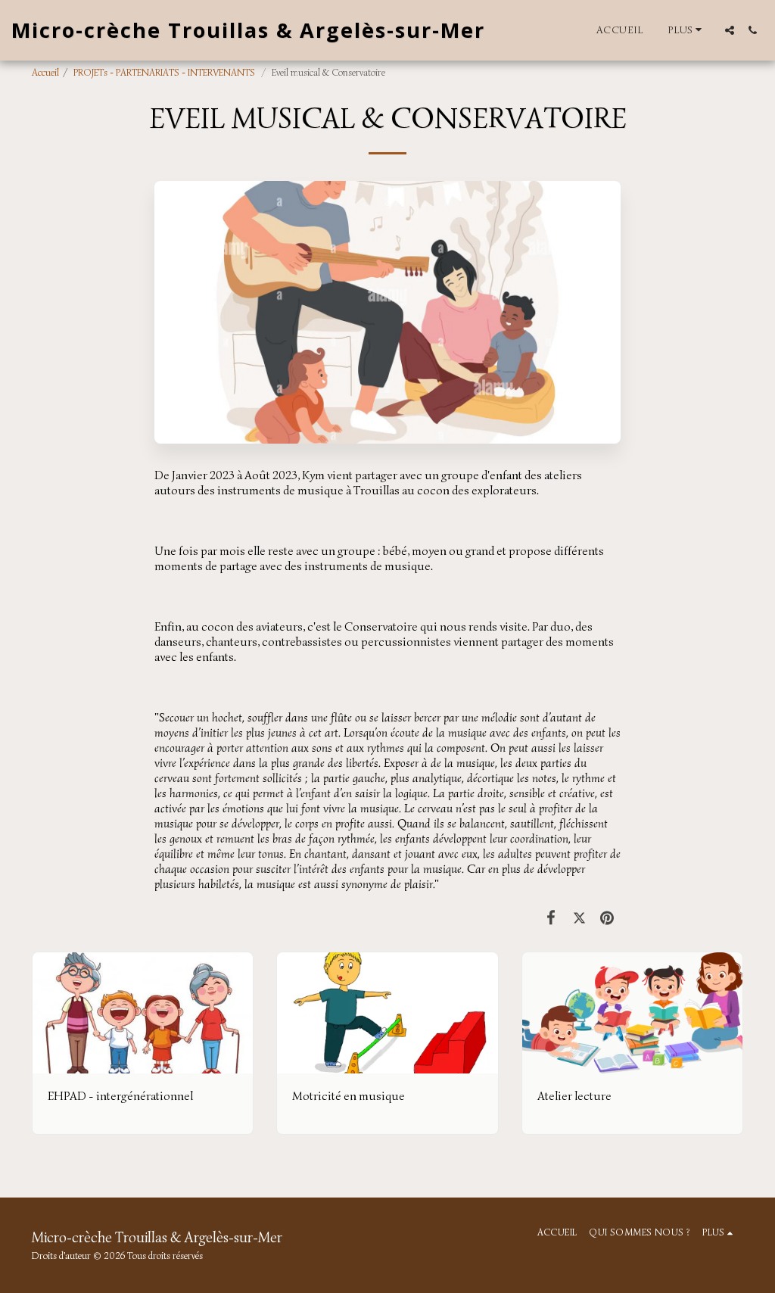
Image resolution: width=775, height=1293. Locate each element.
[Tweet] (579, 917)
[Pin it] (607, 917)
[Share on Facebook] (551, 917)
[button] (729, 30)
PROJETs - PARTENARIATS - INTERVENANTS (165, 73)
